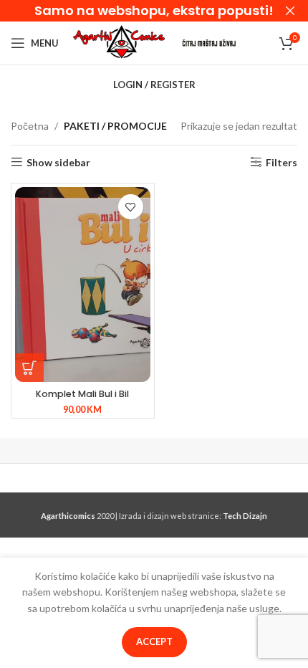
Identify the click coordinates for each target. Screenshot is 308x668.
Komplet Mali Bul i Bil (82, 394)
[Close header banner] (290, 11)
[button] (29, 367)
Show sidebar (58, 162)
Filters (281, 162)
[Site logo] (119, 42)
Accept (154, 641)
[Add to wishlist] (130, 206)
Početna (30, 126)
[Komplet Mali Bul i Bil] (82, 284)
